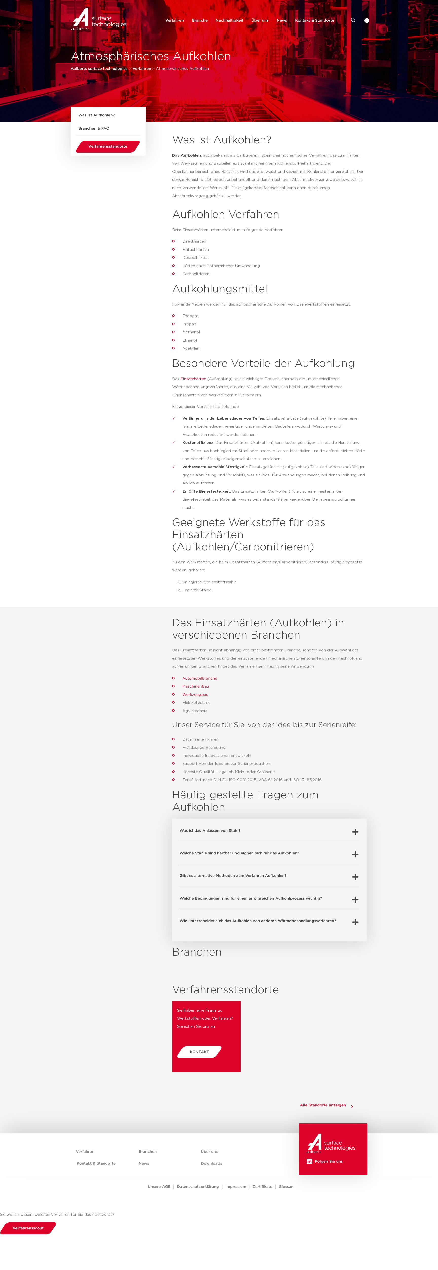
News (282, 20)
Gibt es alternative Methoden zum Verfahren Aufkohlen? (233, 876)
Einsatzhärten (193, 379)
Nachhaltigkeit (229, 20)
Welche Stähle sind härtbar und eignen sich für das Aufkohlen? (239, 853)
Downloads (211, 1163)
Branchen (148, 1152)
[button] (269, 830)
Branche (200, 20)
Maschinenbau (195, 686)
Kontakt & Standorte (314, 20)
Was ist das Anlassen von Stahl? (210, 831)
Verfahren (174, 20)
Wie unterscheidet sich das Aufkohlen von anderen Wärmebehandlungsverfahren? (258, 921)
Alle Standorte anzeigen (323, 1105)
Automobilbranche (199, 678)
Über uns (259, 20)
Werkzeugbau (195, 695)
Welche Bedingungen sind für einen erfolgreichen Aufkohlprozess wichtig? (251, 898)
